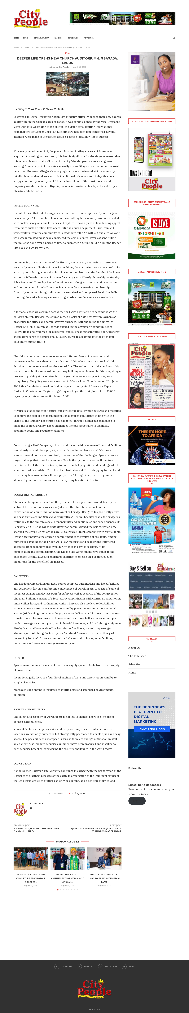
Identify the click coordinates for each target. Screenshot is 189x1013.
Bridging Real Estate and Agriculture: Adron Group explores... (31, 878)
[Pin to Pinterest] (80, 794)
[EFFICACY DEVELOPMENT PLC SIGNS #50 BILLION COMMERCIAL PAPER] (104, 858)
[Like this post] (72, 794)
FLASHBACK (73, 38)
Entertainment (41, 38)
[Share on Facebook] (75, 794)
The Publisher (137, 656)
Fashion (58, 38)
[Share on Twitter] (78, 794)
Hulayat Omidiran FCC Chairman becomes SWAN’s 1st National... (67, 878)
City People (64, 67)
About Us (134, 647)
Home (16, 38)
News (25, 38)
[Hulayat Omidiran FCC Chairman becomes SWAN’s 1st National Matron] (68, 858)
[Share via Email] (84, 794)
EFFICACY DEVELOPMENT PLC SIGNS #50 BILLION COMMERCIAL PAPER (104, 878)
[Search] (174, 38)
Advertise (89, 38)
